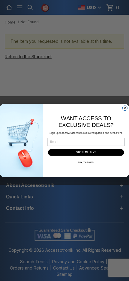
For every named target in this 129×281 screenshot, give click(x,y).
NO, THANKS (86, 162)
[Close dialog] (125, 108)
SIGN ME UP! (86, 152)
